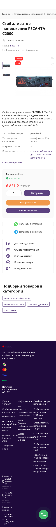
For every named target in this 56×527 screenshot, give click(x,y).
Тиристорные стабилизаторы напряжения (41, 457)
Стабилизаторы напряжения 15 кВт (41, 436)
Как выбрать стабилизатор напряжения (25, 411)
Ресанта (14, 45)
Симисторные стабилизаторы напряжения (41, 468)
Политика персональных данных (9, 389)
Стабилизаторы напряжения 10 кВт (41, 425)
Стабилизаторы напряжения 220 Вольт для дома (41, 414)
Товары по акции (7, 447)
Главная (6, 13)
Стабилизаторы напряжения (28, 13)
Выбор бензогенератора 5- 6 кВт (27, 436)
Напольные (10, 310)
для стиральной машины (17, 298)
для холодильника (38, 304)
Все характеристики (12, 162)
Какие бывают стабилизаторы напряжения (25, 425)
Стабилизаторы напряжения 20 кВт (41, 447)
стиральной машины (41, 151)
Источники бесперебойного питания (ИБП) (10, 426)
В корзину (37, 193)
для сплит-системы (40, 154)
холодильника (37, 157)
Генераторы (8, 416)
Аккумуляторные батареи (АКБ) (10, 438)
